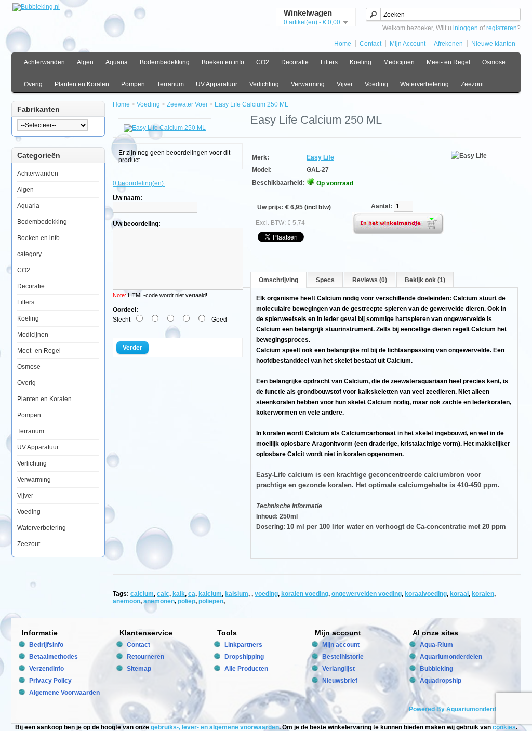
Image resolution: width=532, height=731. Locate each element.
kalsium (236, 593)
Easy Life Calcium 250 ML (251, 104)
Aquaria (116, 62)
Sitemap (139, 668)
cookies (504, 727)
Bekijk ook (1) (425, 280)
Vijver (345, 84)
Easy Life (320, 157)
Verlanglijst (338, 668)
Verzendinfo (46, 668)
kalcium (210, 593)
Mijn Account (407, 43)
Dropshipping (244, 656)
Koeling (360, 62)
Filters (329, 62)
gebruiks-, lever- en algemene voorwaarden (215, 727)
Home (342, 43)
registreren (501, 28)
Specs (325, 280)
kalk (178, 593)
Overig (33, 84)
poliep (186, 601)
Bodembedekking (165, 62)
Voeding (376, 84)
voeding (266, 593)
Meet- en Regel (448, 62)
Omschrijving (278, 280)
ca (191, 593)
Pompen (133, 84)
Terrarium (170, 84)
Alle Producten (246, 668)
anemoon (126, 601)
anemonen (159, 601)
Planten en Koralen (82, 84)
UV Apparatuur (216, 84)
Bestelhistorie (343, 656)
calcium (142, 593)
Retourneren (145, 656)
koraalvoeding (426, 593)
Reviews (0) (369, 280)
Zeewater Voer (187, 104)
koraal (459, 593)
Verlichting (264, 84)
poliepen (210, 601)
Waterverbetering (424, 84)
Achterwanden (44, 62)
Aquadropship (440, 680)
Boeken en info (223, 62)
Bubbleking (436, 668)
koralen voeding (304, 593)
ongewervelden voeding (366, 593)
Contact (370, 43)
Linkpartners (243, 644)
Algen (85, 62)
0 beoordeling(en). (139, 183)
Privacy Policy (50, 680)
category (29, 254)
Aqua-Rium (436, 644)
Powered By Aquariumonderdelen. (459, 709)
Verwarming (308, 84)
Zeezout (472, 84)
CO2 (262, 62)
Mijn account (341, 644)
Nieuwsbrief (339, 680)
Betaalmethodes (53, 656)
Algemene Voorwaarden (64, 692)
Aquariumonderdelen (451, 656)
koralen (483, 593)
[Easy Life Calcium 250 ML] (165, 127)
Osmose (494, 62)
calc (163, 593)
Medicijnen (399, 62)
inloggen (465, 28)
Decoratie (295, 62)
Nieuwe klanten (493, 43)
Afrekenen (448, 43)
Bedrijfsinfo (46, 644)
